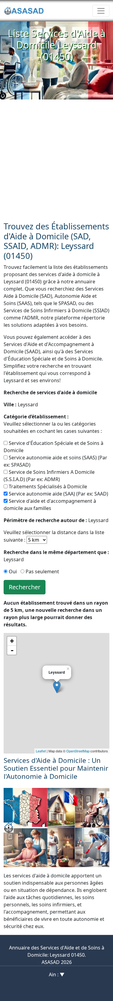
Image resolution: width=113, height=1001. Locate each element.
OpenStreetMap (77, 750)
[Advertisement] (56, 159)
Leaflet (41, 750)
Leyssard (21, 404)
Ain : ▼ (56, 974)
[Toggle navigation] (101, 11)
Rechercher (24, 587)
